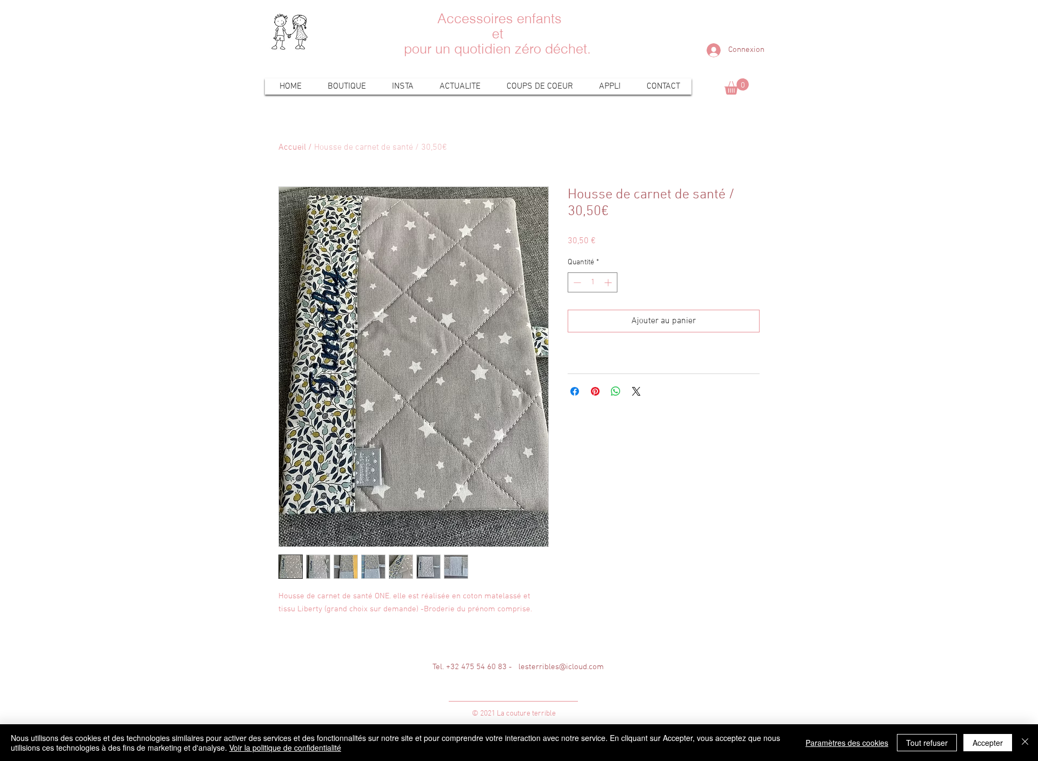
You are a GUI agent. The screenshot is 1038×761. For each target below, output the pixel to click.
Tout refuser (927, 742)
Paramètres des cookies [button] (847, 742)
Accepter (988, 742)
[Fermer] (1025, 742)
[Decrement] (576, 282)
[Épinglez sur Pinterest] (595, 391)
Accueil (292, 147)
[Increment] (609, 282)
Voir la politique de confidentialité (285, 747)
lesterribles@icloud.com (561, 667)
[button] (736, 86)
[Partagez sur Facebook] (574, 391)
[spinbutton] (592, 282)
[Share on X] (636, 391)
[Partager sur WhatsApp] (615, 391)
